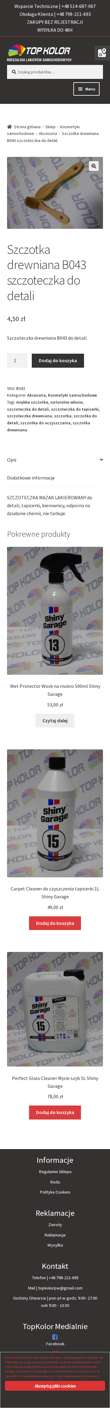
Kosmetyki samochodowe (72, 395)
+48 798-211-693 (64, 1277)
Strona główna (27, 126)
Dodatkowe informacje (31, 478)
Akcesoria (48, 133)
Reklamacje (55, 1235)
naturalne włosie (66, 402)
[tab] (55, 460)
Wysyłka (55, 1245)
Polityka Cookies (55, 1192)
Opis (11, 460)
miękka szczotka (32, 402)
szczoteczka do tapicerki (75, 409)
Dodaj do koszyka (58, 360)
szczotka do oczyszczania (45, 423)
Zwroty (55, 1224)
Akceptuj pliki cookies (55, 1386)
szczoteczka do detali (28, 409)
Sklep (50, 126)
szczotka (63, 416)
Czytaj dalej (55, 720)
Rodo (55, 1182)
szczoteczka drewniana (29, 416)
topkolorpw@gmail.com (60, 1288)
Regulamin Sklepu (55, 1171)
